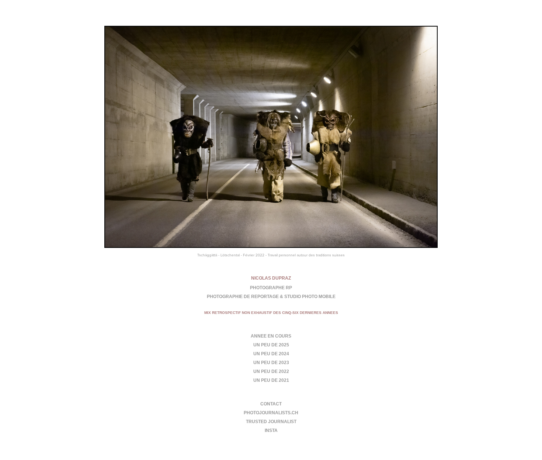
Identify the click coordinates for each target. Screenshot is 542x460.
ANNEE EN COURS (271, 336)
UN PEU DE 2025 (271, 344)
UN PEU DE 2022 (271, 371)
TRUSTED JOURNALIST (271, 421)
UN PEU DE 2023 (271, 362)
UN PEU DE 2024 (271, 353)
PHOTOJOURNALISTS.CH (271, 412)
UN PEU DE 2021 (271, 380)
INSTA (271, 430)
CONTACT (271, 404)
